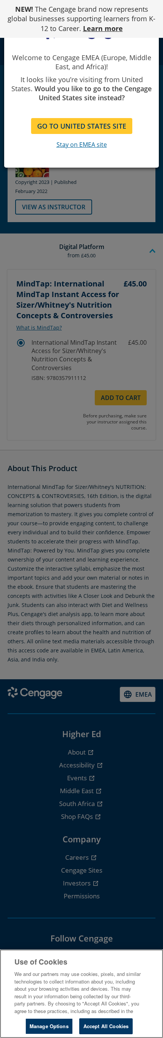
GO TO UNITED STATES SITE (81, 126)
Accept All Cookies (106, 1026)
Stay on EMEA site (81, 144)
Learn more (103, 28)
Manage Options (49, 1026)
